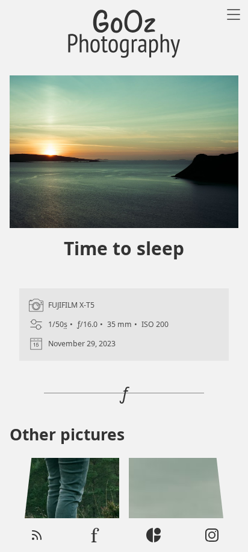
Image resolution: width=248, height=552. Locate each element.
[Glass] (153, 535)
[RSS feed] (36, 535)
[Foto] (95, 535)
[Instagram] (212, 535)
